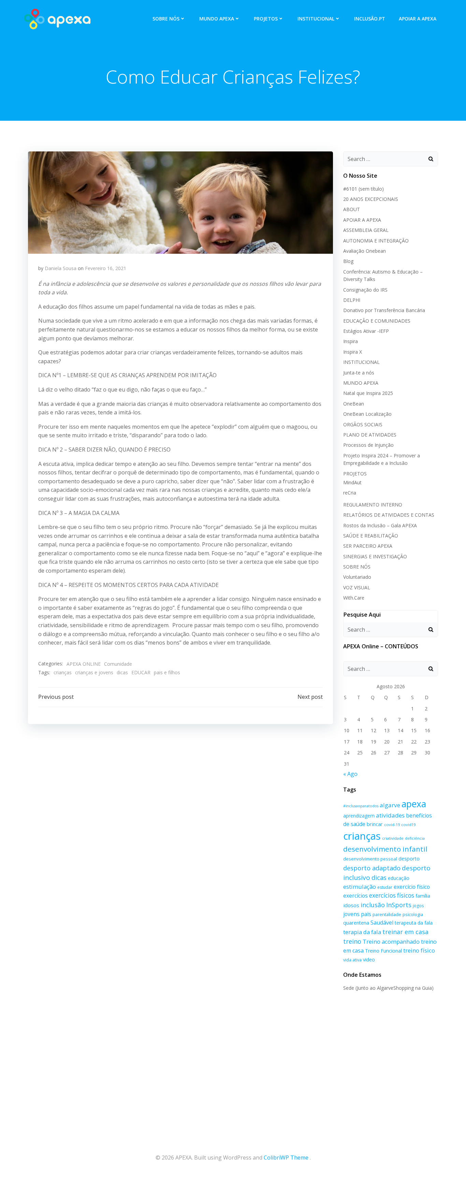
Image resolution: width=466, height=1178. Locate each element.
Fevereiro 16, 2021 (105, 268)
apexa (414, 804)
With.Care (353, 597)
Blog (348, 261)
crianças (63, 672)
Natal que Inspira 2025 (368, 393)
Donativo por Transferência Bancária (384, 310)
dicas (122, 672)
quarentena (356, 922)
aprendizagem (359, 815)
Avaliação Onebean (364, 251)
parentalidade (387, 914)
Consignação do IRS (365, 289)
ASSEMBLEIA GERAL (366, 230)
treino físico (419, 950)
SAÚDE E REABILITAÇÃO (370, 535)
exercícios (355, 895)
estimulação (359, 886)
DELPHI (351, 300)
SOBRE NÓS (165, 18)
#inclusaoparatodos (360, 806)
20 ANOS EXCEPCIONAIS (370, 199)
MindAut (352, 482)
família (423, 896)
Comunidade (118, 664)
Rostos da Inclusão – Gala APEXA (380, 525)
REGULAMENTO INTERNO (372, 504)
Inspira (350, 341)
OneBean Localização (367, 414)
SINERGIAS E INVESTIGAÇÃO (375, 556)
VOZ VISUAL (356, 587)
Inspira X (352, 352)
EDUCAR (140, 672)
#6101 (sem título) (363, 189)
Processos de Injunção (368, 445)
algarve (390, 805)
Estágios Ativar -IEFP (366, 331)
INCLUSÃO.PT (369, 18)
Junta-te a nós (358, 372)
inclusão (373, 905)
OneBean (353, 403)
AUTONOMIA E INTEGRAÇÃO (376, 240)
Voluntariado (357, 577)
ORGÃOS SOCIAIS (362, 424)
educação (398, 878)
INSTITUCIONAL (315, 18)
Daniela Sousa (60, 268)
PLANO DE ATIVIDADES (369, 434)
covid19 (408, 824)
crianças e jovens (94, 672)
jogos (418, 906)
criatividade (393, 838)
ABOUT (351, 209)
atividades (390, 815)
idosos (351, 905)
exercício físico (412, 886)
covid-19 (392, 824)
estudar (384, 887)
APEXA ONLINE (84, 664)
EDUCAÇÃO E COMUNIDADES (376, 321)
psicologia (413, 914)
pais (366, 914)
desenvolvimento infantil (385, 849)
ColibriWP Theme (286, 1157)
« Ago (350, 774)
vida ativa (352, 960)
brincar (375, 824)
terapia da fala (362, 932)
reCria (349, 492)
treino (352, 941)
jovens (351, 914)
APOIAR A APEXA (417, 18)
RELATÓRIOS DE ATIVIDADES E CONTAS (388, 515)
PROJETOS (266, 18)
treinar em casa (405, 932)
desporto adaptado (372, 868)
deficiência (415, 838)
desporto (409, 858)
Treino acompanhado (391, 941)
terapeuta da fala (414, 922)
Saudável (381, 922)
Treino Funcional (383, 950)
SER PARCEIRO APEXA (367, 546)
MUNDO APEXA (216, 18)
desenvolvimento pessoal (370, 859)
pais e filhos (167, 672)
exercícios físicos (391, 895)
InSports (398, 905)
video (369, 959)
